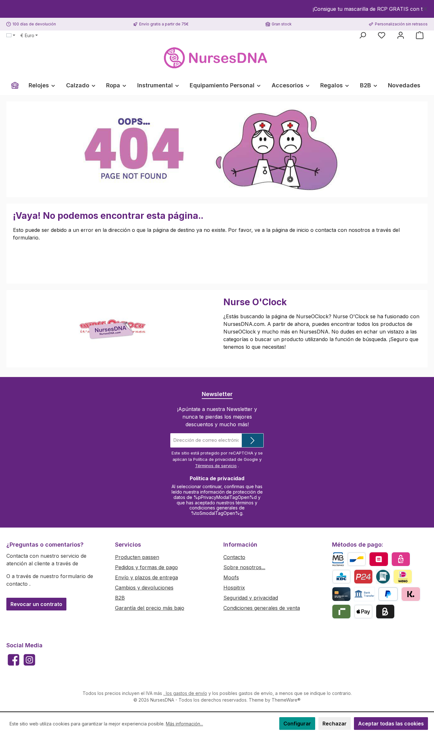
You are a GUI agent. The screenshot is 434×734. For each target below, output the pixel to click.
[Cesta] (420, 35)
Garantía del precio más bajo (149, 608)
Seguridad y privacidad (250, 598)
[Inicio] (15, 85)
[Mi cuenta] (401, 35)
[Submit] (252, 440)
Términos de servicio (216, 465)
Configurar (297, 723)
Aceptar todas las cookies (391, 723)
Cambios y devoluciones (144, 587)
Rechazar (334, 723)
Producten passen (137, 557)
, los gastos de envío (185, 693)
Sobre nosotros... (244, 567)
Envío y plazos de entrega (146, 577)
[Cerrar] (425, 7)
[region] (217, 9)
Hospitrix (234, 587)
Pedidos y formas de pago (146, 567)
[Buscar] (362, 35)
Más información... (184, 723)
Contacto (234, 557)
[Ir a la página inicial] (217, 58)
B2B (120, 598)
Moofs (231, 577)
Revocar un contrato (36, 604)
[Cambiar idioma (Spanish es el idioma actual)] (10, 35)
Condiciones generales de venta (261, 608)
